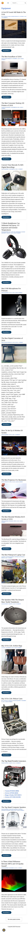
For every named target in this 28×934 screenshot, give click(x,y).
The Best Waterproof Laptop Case (13, 555)
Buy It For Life (4, 16)
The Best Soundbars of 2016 (11, 57)
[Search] (25, 2)
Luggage (3, 556)
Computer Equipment (5, 107)
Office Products (5, 481)
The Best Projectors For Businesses (13, 480)
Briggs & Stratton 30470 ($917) (13, 795)
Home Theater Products (6, 58)
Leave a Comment (18, 292)
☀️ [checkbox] (4, 930)
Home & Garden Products (13, 16)
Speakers (8, 810)
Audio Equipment (5, 169)
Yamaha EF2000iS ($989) (12, 791)
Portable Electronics (19, 556)
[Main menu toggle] (8, 3)
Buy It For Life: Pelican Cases (11, 699)
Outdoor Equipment (10, 556)
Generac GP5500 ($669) (11, 793)
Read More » (6, 51)
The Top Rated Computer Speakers (13, 807)
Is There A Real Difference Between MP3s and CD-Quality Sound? (12, 864)
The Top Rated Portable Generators (13, 761)
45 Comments (4, 17)
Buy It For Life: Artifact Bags (11, 646)
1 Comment (20, 169)
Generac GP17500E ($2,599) (13, 797)
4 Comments (17, 434)
